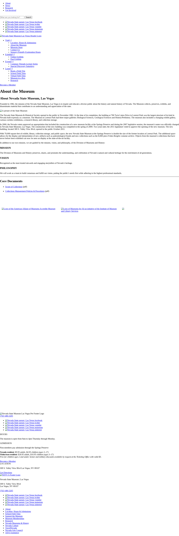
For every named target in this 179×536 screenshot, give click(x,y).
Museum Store (16, 47)
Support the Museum (14, 516)
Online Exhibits (16, 57)
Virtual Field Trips (18, 76)
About (7, 3)
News (7, 5)
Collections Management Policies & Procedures (25, 191)
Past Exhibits (15, 59)
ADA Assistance (12, 533)
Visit (8, 40)
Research (9, 8)
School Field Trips (18, 73)
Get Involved (10, 10)
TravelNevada (11, 528)
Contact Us (15, 50)
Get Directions (6, 472)
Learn (9, 69)
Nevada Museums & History (17, 523)
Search (28, 17)
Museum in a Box (17, 78)
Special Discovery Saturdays (22, 66)
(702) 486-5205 (6, 416)
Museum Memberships (14, 518)
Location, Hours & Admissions (23, 43)
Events (9, 61)
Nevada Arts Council (14, 530)
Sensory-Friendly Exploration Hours (25, 52)
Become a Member (8, 85)
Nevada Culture (11, 525)
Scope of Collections (13, 187)
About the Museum (18, 45)
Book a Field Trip (17, 71)
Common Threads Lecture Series (24, 64)
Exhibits (10, 54)
